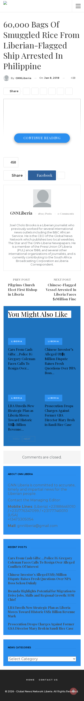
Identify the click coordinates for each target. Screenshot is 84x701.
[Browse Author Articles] (42, 198)
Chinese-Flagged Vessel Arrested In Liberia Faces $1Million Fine (61, 292)
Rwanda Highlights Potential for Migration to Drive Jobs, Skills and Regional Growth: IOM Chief (41, 595)
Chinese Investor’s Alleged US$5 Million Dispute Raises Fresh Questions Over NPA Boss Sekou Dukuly (39, 578)
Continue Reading (42, 138)
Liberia (16, 341)
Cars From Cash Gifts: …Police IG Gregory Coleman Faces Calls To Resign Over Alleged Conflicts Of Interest (41, 562)
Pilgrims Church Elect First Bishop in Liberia (22, 290)
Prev (16, 438)
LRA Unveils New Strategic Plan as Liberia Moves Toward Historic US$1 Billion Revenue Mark (41, 612)
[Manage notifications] (73, 691)
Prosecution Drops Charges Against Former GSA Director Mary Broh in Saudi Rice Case (41, 626)
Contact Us (48, 679)
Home (30, 679)
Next (27, 438)
